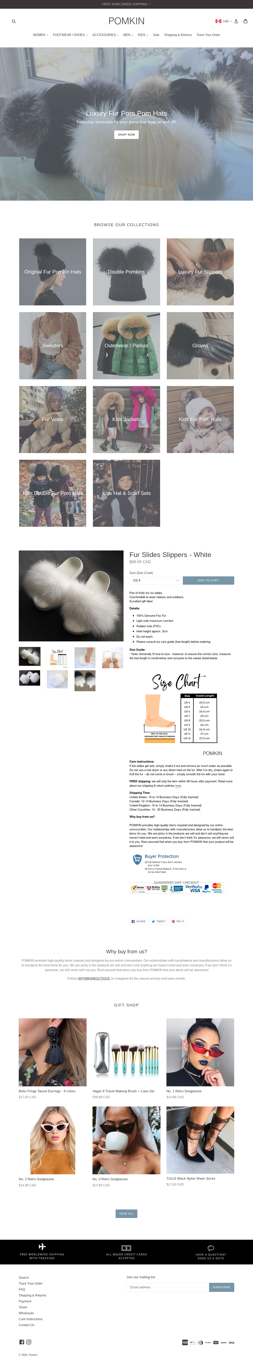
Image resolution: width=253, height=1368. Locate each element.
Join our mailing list (140, 1277)
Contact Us (26, 1325)
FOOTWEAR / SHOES (71, 35)
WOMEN (41, 35)
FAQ (22, 1289)
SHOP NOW (126, 134)
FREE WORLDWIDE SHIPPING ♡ (126, 4)
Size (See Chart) (141, 573)
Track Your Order (208, 35)
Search (24, 1277)
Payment (25, 1301)
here (178, 785)
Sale (156, 35)
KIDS (144, 35)
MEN (129, 35)
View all (126, 1213)
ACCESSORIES (107, 35)
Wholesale (26, 1313)
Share (23, 1307)
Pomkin (33, 1354)
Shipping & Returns (178, 35)
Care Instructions (30, 1319)
